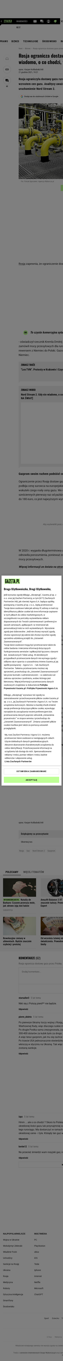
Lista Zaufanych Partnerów (18, 761)
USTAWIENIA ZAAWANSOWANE (31, 771)
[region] (31, 681)
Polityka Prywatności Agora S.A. (42, 688)
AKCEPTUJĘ (31, 780)
